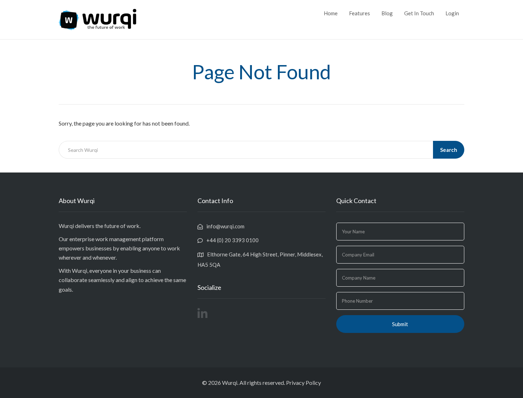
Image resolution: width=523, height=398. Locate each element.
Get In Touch (419, 13)
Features (359, 13)
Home (331, 13)
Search (448, 150)
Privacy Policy (303, 382)
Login (452, 13)
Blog (387, 13)
